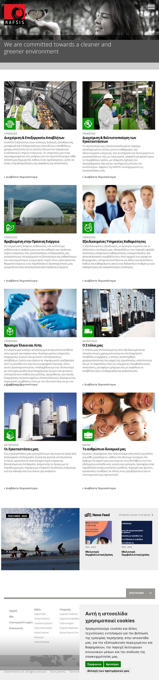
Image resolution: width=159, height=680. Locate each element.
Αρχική (13, 610)
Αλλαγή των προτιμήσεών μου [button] (108, 670)
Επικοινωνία (16, 628)
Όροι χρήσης (58, 671)
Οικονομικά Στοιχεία (17, 622)
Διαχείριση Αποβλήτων (68, 613)
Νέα (11, 616)
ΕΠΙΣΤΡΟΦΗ (136, 593)
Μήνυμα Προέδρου (41, 618)
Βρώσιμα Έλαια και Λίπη (68, 632)
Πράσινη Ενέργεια (66, 623)
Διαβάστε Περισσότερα (21, 177)
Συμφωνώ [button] (94, 664)
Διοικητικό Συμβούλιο (42, 623)
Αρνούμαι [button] (112, 664)
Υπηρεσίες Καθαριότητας (68, 627)
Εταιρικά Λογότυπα (41, 632)
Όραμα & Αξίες (40, 613)
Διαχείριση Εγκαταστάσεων (68, 618)
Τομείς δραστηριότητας (42, 627)
